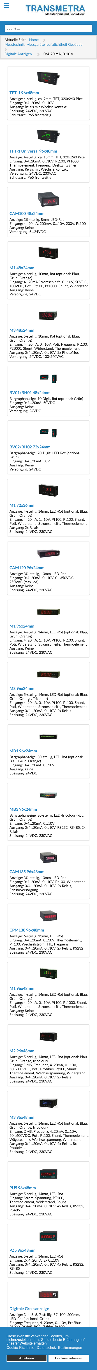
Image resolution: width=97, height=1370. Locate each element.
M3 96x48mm (21, 1117)
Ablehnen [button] (26, 1358)
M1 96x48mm (21, 989)
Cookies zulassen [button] (68, 1358)
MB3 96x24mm (23, 809)
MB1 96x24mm (23, 751)
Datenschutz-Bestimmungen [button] (59, 1347)
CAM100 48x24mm (26, 214)
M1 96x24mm (21, 626)
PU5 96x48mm (22, 1188)
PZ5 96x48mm (22, 1250)
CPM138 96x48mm (26, 930)
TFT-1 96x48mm (24, 93)
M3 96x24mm (21, 689)
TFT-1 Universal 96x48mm (33, 151)
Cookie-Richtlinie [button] (20, 1347)
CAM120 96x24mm (26, 568)
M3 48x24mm (21, 330)
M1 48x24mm (21, 268)
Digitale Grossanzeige (29, 1309)
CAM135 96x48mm (26, 872)
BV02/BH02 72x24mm (30, 447)
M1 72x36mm (21, 505)
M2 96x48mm (21, 1051)
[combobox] (48, 28)
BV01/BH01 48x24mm (30, 393)
